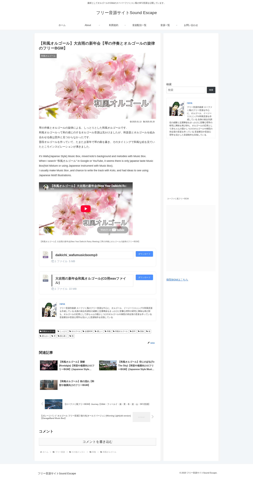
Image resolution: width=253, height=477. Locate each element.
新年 (134, 331)
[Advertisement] (191, 56)
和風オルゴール (48, 331)
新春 (142, 331)
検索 (169, 84)
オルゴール (75, 331)
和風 (109, 331)
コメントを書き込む (98, 442)
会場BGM (88, 331)
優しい (99, 331)
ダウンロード (144, 254)
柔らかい (45, 336)
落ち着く (63, 336)
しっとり (63, 331)
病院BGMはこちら (177, 279)
